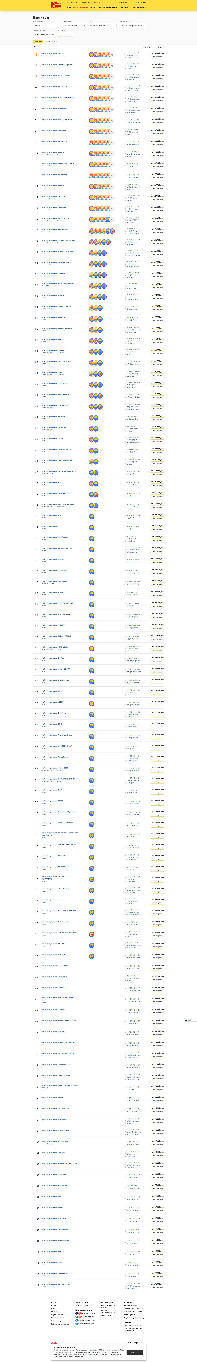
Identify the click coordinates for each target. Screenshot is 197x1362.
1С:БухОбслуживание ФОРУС (52, 54)
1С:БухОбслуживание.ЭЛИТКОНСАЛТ (55, 405)
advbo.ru (130, 354)
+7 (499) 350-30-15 (133, 855)
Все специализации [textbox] (71, 26)
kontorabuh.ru (131, 717)
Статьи (114, 7)
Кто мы (54, 1305)
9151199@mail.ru (133, 826)
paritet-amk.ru (131, 893)
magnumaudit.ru (132, 299)
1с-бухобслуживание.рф (135, 233)
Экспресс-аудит (105, 1316)
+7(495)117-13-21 (133, 504)
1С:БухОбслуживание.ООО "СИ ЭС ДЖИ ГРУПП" (59, 933)
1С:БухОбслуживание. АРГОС (52, 702)
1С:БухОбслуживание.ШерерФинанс (55, 680)
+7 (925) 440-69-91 (133, 1241)
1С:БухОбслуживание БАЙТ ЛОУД (54, 1218)
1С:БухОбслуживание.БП (50, 526)
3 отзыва (51, 275)
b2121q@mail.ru (132, 1243)
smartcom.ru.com (132, 90)
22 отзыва (52, 232)
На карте (160, 47)
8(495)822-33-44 (132, 417)
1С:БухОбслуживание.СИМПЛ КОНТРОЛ (56, 1076)
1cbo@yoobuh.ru (132, 901)
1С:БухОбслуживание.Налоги (52, 1098)
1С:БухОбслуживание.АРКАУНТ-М (54, 1119)
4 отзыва (59, 781)
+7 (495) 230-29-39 (133, 735)
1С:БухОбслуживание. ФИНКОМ (53, 317)
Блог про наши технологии (133, 1308)
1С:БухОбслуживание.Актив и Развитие (56, 262)
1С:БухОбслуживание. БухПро (52, 658)
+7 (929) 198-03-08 (133, 1010)
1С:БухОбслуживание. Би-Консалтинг (55, 229)
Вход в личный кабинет (132, 1325)
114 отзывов (60, 67)
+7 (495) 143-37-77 (133, 1163)
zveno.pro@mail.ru (133, 1265)
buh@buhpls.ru (132, 452)
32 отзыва (60, 155)
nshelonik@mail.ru (133, 1034)
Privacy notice (189, 1020)
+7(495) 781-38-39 (133, 922)
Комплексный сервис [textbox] (97, 26)
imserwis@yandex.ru (134, 573)
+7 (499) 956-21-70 (133, 472)
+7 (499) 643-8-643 (133, 120)
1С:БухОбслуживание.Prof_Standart (55, 1109)
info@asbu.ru (131, 166)
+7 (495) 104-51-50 (133, 196)
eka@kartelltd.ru (133, 968)
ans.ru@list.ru (131, 837)
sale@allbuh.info (133, 374)
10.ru (128, 695)
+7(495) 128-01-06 (133, 702)
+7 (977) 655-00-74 (133, 812)
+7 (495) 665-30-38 (133, 888)
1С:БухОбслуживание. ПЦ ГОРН (53, 944)
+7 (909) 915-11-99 (133, 823)
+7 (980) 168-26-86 (133, 932)
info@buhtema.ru (133, 99)
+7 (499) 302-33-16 (133, 1130)
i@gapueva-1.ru (132, 407)
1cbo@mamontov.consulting (136, 1165)
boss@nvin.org (132, 496)
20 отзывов (60, 221)
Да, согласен (135, 1352)
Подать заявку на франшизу (134, 1318)
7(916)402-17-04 (132, 1186)
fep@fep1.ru (131, 518)
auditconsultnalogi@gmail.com (137, 144)
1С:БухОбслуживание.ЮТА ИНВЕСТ (54, 768)
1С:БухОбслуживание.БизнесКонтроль (56, 614)
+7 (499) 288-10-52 (133, 955)
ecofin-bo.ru (131, 980)
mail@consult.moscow (134, 1055)
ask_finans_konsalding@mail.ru (137, 1045)
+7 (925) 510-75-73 (133, 1119)
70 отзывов (52, 89)
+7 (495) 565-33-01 (133, 294)
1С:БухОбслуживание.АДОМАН (53, 273)
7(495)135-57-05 (132, 130)
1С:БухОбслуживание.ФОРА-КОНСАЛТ (55, 669)
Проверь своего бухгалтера (110, 1319)
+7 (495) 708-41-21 (133, 768)
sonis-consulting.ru (133, 255)
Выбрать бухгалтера (80, 7)
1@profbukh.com (132, 639)
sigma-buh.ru (131, 343)
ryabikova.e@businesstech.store (138, 912)
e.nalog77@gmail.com (134, 1100)
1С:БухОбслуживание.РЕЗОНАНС (53, 1010)
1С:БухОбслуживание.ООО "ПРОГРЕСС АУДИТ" (58, 845)
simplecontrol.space (133, 1079)
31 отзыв (59, 243)
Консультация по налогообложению (108, 1312)
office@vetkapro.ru (133, 793)
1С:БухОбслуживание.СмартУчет (54, 1174)
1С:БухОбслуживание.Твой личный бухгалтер (58, 812)
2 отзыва (51, 288)
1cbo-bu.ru (130, 68)
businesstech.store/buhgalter (137, 915)
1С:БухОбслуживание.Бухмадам (53, 109)
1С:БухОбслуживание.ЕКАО (51, 724)
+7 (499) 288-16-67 (133, 1065)
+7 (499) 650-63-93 (133, 999)
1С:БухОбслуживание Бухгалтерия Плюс (56, 449)
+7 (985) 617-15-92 (133, 1274)
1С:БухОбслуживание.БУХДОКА (53, 1032)
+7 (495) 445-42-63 (133, 778)
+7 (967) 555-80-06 (133, 493)
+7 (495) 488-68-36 (133, 680)
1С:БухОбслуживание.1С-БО (52, 482)
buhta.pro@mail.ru (133, 1210)
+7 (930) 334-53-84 (133, 1219)
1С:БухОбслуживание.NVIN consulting (55, 493)
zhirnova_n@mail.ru (133, 177)
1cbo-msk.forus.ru (133, 57)
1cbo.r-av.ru (131, 882)
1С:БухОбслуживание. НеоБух (52, 185)
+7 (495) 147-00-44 (133, 1053)
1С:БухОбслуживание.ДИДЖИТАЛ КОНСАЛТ (58, 1054)
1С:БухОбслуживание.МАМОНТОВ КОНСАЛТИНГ (59, 1163)
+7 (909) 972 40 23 (133, 570)
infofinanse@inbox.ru (134, 397)
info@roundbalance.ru (134, 758)
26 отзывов (52, 100)
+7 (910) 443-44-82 (133, 1075)
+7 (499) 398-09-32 (133, 966)
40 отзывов (52, 111)
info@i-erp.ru (131, 1254)
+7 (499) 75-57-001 (133, 261)
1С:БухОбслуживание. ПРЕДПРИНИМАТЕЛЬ (57, 328)
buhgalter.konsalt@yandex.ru (137, 815)
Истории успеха (129, 1315)
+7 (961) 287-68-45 (133, 75)
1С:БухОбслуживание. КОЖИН (52, 790)
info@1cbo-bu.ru (132, 66)
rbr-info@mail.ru (132, 1199)
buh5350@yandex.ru (134, 1111)
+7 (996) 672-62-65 (133, 395)
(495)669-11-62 (132, 229)
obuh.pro (130, 244)
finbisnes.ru (131, 211)
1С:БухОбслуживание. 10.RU (52, 691)
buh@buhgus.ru (132, 429)
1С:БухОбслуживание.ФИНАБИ (53, 196)
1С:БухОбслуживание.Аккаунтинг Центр (56, 735)
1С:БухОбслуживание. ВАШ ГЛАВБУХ (55, 1240)
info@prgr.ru (131, 869)
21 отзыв (51, 177)
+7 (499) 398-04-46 (133, 1230)
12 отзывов (52, 199)
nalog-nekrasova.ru (133, 442)
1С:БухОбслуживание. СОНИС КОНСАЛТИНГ (57, 251)
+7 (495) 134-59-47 (133, 327)
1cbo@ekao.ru (132, 727)
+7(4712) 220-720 (133, 152)
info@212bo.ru (132, 749)
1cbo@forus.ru (132, 55)
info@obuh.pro (132, 242)
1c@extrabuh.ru (132, 419)
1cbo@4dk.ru (131, 474)
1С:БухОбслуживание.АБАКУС (52, 559)
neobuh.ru (130, 189)
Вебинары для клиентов (60, 1324)
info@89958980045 (133, 990)
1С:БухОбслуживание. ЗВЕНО (52, 1262)
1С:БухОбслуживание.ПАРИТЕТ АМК (55, 889)
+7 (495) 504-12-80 (133, 712)
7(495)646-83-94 (132, 845)
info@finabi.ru (131, 198)
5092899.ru (130, 222)
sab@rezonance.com (134, 1012)
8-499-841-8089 (132, 283)
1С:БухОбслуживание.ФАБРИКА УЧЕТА (56, 306)
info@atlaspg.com (133, 804)
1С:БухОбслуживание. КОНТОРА (53, 713)
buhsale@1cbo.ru (133, 485)
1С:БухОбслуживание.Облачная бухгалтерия (58, 240)
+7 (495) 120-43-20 (133, 877)
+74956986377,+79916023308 (137, 450)
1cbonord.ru (131, 651)
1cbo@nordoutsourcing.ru (135, 646)
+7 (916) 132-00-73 (133, 1032)
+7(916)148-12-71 (133, 218)
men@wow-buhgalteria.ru (135, 122)
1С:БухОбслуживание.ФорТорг (53, 1152)
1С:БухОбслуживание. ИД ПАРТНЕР (54, 1141)
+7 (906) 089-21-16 (133, 175)
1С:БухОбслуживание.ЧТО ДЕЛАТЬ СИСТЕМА (58, 471)
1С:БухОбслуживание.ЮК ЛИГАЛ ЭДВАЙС (57, 603)
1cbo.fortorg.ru (132, 1156)
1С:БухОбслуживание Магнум (52, 295)
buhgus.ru (130, 431)
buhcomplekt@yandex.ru (135, 957)
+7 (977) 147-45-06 (133, 1208)
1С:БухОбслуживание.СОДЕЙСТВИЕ (54, 537)
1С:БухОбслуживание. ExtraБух (53, 416)
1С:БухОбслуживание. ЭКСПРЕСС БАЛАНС (57, 1273)
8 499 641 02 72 (132, 164)
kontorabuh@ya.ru (133, 714)
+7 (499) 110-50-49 (133, 1252)
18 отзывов (60, 374)
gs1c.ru (129, 464)
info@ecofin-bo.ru (133, 978)
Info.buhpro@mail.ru (134, 661)
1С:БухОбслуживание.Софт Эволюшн (55, 1229)
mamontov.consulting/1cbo (136, 1167)
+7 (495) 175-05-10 (133, 371)
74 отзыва (52, 133)
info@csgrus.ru (132, 934)
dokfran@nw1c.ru (133, 385)
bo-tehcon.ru (131, 156)
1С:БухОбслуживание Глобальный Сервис (57, 460)
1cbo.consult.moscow (134, 1057)
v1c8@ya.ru (131, 529)
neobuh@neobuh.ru (133, 187)
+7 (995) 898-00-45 (133, 988)
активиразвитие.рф (133, 266)
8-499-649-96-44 (133, 943)
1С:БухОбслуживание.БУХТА (52, 1207)
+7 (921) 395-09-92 (133, 603)
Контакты (54, 1312)
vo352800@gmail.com (134, 1188)
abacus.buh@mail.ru (134, 562)
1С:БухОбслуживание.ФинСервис (53, 131)
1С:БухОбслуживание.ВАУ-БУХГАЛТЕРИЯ (56, 120)
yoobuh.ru (130, 904)
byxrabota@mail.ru (133, 617)
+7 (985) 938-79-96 (133, 690)
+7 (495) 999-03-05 (133, 108)
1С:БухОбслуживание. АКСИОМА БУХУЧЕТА (57, 163)
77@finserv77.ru (132, 132)
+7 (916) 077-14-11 (133, 1098)
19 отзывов (52, 144)
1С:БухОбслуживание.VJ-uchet (52, 592)
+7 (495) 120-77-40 (133, 756)
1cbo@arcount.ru (133, 1121)
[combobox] (47, 25)
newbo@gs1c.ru (132, 462)
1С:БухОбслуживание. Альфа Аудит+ (55, 218)
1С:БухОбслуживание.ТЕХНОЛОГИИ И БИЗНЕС (58, 911)
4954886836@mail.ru (134, 683)
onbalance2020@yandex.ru (136, 1067)
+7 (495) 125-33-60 (133, 1284)
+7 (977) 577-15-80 (133, 669)
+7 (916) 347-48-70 (133, 834)
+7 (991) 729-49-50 (133, 547)
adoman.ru (130, 277)
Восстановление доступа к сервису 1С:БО (133, 1329)
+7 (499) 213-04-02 (133, 362)
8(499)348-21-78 (132, 318)
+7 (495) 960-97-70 (133, 338)
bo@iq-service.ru (132, 924)
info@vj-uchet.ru (132, 595)
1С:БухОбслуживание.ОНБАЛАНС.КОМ (55, 1065)
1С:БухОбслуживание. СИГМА (52, 339)
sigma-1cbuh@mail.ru (134, 341)
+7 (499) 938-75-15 (133, 581)
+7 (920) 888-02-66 (133, 614)
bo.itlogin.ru (131, 783)
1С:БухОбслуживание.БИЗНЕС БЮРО (55, 966)
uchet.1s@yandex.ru (134, 945)
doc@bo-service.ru (133, 309)
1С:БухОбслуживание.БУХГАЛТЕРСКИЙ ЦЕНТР (59, 779)
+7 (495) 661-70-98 (133, 1152)
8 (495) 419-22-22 (133, 185)
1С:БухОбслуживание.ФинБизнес (53, 207)
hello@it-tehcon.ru (133, 154)
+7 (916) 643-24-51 (133, 437)
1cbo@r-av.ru (131, 879)
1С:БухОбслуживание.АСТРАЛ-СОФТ (55, 1130)
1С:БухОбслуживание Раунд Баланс (55, 757)
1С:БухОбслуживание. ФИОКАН (53, 625)
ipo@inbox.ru (131, 1276)
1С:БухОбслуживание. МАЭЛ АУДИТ (55, 174)
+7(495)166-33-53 (133, 658)
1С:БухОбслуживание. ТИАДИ (52, 438)
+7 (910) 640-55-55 (133, 1263)
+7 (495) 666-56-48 (133, 459)
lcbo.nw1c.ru (131, 387)
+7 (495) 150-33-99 (133, 240)
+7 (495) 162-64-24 (133, 515)
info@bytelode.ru (133, 1221)
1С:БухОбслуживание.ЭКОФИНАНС (54, 977)
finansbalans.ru (132, 1288)
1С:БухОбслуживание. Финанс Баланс (55, 1284)
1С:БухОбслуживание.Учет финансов (55, 394)
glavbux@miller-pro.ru (134, 584)
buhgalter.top (131, 948)
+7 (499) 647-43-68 (133, 910)
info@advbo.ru (132, 352)
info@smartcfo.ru (133, 1177)
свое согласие (93, 1350)
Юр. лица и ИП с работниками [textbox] (131, 26)
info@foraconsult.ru (134, 672)
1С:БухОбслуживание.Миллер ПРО (54, 581)
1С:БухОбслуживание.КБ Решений (54, 141)
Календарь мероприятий (133, 1312)
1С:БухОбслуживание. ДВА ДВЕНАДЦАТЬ (57, 746)
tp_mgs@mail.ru (132, 606)
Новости (54, 1308)
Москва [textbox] (37, 26)
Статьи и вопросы (57, 1321)
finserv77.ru (131, 134)
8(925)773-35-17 (132, 976)
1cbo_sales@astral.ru (134, 1132)
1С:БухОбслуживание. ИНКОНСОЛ (54, 1185)
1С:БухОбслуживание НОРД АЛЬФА (54, 647)
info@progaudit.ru (133, 848)
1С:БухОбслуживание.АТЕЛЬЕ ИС (53, 856)
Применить (38, 41)
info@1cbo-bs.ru (132, 364)
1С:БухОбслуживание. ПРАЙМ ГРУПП (55, 867)
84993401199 (131, 536)
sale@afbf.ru (131, 1089)
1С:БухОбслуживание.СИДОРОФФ (54, 988)
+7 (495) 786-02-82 (133, 790)
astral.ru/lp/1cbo (132, 1134)
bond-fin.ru (130, 79)
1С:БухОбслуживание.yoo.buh (52, 900)
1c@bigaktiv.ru (132, 264)
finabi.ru (129, 200)
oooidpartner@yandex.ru (135, 1144)
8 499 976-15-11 (125, 2)
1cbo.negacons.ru (133, 552)
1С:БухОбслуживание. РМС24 (52, 1251)
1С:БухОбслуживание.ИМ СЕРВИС (54, 570)
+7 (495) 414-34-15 (133, 53)
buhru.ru (129, 1123)
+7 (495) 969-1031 (133, 724)
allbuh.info (130, 376)
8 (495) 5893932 (132, 648)
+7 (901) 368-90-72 (133, 746)
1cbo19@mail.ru (132, 1023)
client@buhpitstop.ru (134, 1001)
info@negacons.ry (133, 550)
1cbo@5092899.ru (133, 220)
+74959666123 (132, 592)
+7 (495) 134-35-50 (133, 1197)
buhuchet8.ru (131, 332)
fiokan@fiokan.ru (133, 628)
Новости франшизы (131, 1305)
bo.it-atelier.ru (131, 860)
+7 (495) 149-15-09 (133, 86)
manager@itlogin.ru (133, 780)
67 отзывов (52, 166)
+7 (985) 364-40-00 (133, 801)
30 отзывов (60, 506)
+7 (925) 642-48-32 (133, 559)
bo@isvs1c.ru (131, 286)
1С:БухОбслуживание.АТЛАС (52, 801)
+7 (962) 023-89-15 (133, 404)
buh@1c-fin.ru (131, 320)
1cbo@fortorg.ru (132, 1154)
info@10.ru (130, 692)
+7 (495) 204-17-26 (133, 1087)
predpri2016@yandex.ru (135, 330)
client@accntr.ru (132, 738)
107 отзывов (60, 78)
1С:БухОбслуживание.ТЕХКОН (52, 152)
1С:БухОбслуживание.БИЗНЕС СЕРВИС (55, 361)
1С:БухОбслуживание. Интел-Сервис (55, 922)
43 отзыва (52, 210)
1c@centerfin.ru (132, 539)
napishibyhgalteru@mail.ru (136, 440)
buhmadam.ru (131, 112)
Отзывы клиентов (57, 1318)
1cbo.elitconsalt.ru (133, 409)
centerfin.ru (131, 541)
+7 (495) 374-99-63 (133, 382)
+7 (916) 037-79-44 (133, 1109)
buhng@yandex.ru (133, 771)
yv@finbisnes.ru (132, 209)
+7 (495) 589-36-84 (133, 625)
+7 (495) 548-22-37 (133, 1021)
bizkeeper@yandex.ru (134, 507)
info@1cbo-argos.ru (133, 705)
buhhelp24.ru (131, 288)
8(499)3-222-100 (132, 251)
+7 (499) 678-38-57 (133, 97)
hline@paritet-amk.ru (134, 890)
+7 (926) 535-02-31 (133, 526)
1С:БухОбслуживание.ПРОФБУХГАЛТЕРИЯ (57, 823)
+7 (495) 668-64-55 (133, 899)
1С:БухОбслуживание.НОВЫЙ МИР (54, 383)
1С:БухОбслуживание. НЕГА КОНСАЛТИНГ (56, 548)
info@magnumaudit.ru (134, 297)
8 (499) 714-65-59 (133, 867)
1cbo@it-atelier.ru (133, 857)
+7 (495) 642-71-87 (133, 207)
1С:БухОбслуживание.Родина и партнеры (57, 65)
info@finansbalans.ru (134, 1286)
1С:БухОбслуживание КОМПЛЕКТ (53, 955)
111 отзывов (60, 56)
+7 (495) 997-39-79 (133, 142)
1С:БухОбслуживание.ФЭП (51, 515)
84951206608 (131, 426)
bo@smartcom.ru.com (134, 88)
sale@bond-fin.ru (133, 77)
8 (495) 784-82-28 (133, 272)
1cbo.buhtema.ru (132, 101)
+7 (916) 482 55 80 (133, 1142)
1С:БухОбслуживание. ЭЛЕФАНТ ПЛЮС (56, 636)
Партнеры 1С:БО (57, 1315)
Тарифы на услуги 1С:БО (84, 1305)
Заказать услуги (157, 57)
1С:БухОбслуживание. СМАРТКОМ (54, 87)
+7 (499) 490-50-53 (133, 307)
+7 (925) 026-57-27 (133, 1043)
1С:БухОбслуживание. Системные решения (57, 504)
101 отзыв (52, 264)
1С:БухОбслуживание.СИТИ (51, 372)
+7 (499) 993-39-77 (133, 64)
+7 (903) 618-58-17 (133, 483)
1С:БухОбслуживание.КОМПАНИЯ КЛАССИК (57, 98)
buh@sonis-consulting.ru (135, 253)
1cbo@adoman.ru (133, 275)
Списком (149, 47)
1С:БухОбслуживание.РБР (51, 1196)
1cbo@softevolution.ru (135, 1232)
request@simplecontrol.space (137, 1077)
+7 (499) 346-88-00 (133, 349)
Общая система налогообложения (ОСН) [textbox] (44, 34)
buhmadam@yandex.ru (134, 110)
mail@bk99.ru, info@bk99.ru (136, 231)
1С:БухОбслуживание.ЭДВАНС (52, 350)
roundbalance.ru (132, 761)
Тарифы (92, 7)
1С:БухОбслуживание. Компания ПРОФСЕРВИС (59, 1021)
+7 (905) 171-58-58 (133, 1175)
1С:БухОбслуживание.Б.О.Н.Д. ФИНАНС (56, 76)
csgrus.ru (130, 937)
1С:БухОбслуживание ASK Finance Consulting (58, 1043)
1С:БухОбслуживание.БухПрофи (53, 427)
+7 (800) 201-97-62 (133, 636)
